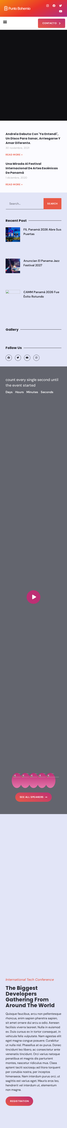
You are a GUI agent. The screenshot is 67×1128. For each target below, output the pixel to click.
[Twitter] (60, 5)
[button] (5, 22)
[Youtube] (60, 11)
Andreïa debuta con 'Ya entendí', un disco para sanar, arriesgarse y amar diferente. (33, 138)
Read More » (14, 154)
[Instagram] (47, 5)
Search (52, 203)
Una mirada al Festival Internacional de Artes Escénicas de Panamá (32, 168)
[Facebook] (54, 5)
